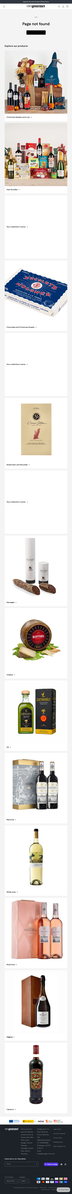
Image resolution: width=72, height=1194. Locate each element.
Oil (8, 747)
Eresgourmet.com (22, 1188)
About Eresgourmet (59, 1146)
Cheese (10, 675)
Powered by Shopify (33, 1188)
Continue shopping (36, 32)
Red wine (10, 820)
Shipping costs (58, 1142)
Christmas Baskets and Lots (18, 117)
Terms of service (45, 1189)
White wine (11, 892)
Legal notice (57, 1129)
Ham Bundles (12, 190)
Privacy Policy (57, 1138)
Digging (9, 1037)
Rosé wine (11, 965)
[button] (4, 6)
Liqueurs (10, 1109)
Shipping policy (55, 1189)
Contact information (53, 1187)
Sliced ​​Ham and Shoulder (17, 465)
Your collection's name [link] (16, 227)
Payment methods (59, 1134)
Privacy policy (43, 1187)
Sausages (10, 602)
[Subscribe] (36, 1164)
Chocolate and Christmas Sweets (20, 327)
